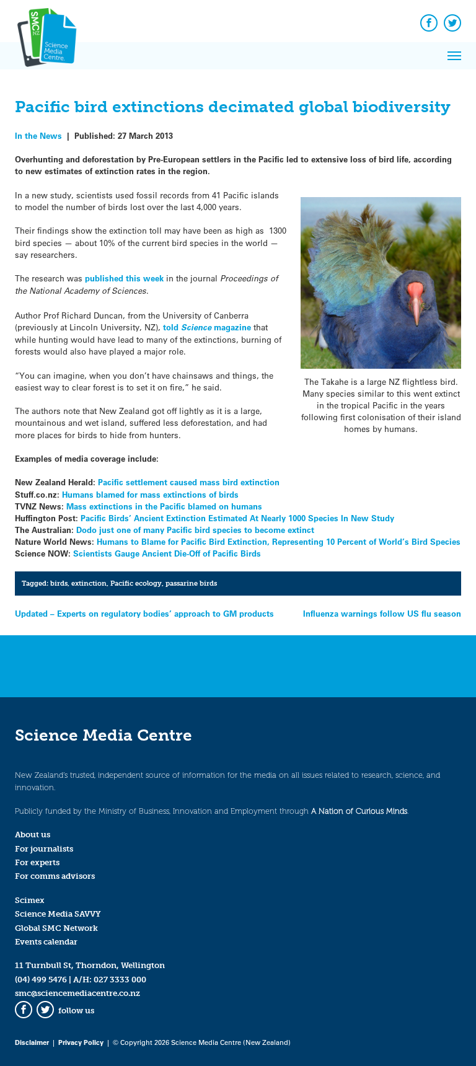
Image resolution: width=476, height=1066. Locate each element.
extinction (89, 583)
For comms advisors (55, 876)
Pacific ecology (136, 583)
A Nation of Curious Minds (359, 811)
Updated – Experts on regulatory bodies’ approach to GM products (144, 613)
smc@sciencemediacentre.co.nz (77, 993)
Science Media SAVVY (58, 913)
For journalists (44, 848)
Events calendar (46, 941)
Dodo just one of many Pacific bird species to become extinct (195, 529)
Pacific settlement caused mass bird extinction (187, 482)
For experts (37, 862)
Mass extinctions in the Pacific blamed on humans (164, 506)
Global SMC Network (56, 928)
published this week (124, 278)
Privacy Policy (81, 1042)
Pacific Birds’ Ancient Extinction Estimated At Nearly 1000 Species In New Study (237, 518)
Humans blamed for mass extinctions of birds (150, 494)
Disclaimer (32, 1042)
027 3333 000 (120, 979)
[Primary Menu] (454, 55)
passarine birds (191, 583)
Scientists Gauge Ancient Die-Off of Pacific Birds (167, 553)
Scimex (30, 900)
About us (32, 834)
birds (59, 583)
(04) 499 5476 (41, 979)
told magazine (207, 327)
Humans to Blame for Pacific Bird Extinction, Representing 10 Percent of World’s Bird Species (279, 541)
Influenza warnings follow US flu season (382, 613)
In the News (38, 135)
